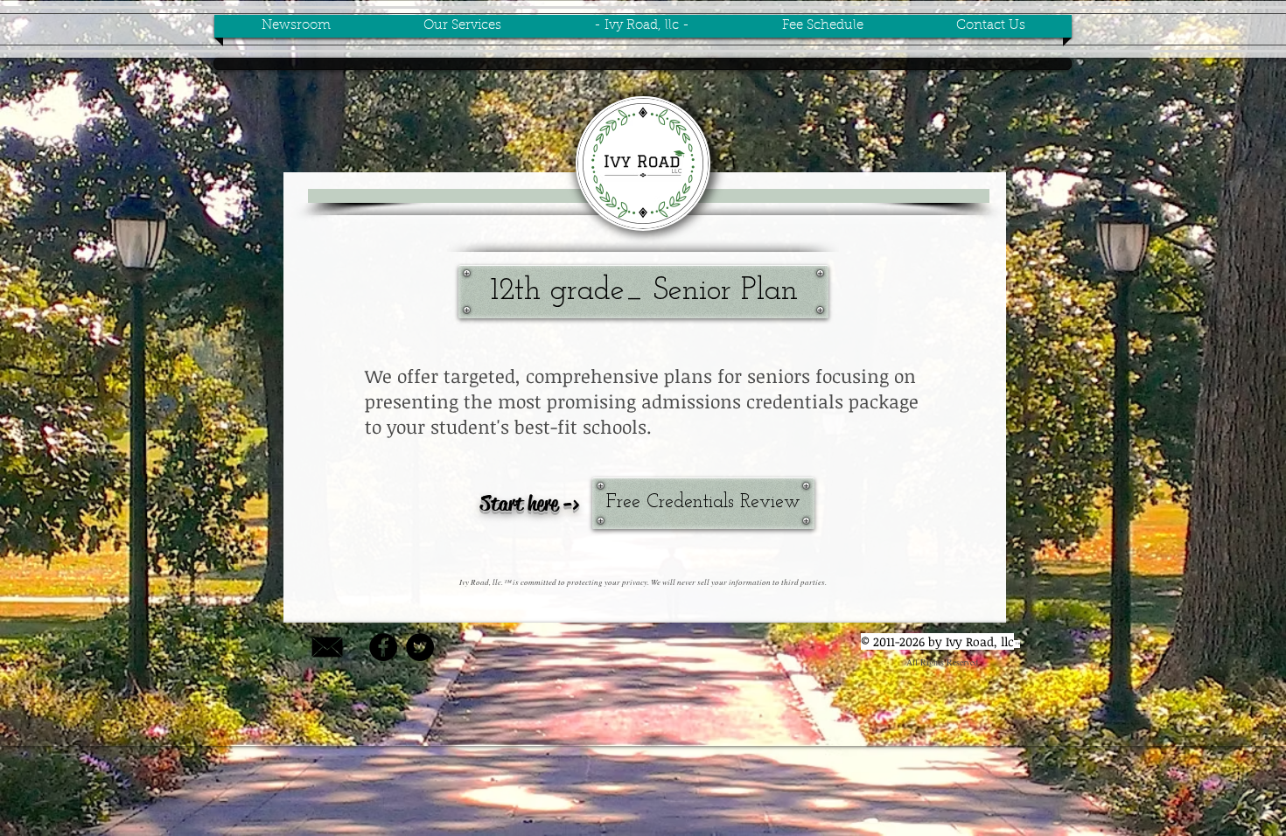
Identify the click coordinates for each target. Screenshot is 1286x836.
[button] (643, 291)
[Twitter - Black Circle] (420, 647)
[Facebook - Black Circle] (383, 647)
